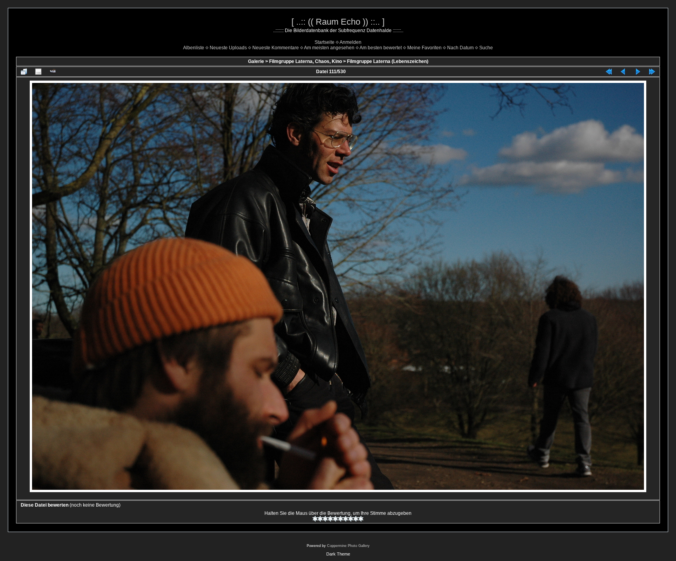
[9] (355, 518)
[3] (325, 518)
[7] (345, 518)
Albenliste (193, 47)
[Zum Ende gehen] (652, 71)
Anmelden (350, 42)
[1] (315, 518)
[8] (350, 518)
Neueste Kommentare (275, 47)
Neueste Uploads (228, 47)
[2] (320, 518)
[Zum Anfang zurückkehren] (609, 71)
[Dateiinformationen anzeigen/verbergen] (38, 71)
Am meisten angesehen (329, 47)
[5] (335, 518)
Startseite (324, 42)
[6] (340, 518)
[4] (330, 518)
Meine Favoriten (424, 47)
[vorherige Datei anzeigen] (623, 71)
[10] (360, 518)
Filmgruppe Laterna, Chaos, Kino (305, 61)
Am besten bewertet (381, 47)
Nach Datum (460, 47)
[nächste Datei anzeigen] (638, 71)
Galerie (256, 61)
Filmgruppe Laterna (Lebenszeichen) (387, 61)
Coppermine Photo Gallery (348, 546)
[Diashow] (53, 71)
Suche (486, 47)
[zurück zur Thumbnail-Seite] (24, 71)
